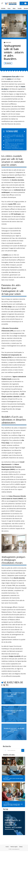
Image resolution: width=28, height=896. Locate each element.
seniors (9, 79)
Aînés (7, 817)
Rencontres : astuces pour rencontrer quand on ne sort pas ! (13, 779)
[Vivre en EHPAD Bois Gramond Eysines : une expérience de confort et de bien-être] (13, 791)
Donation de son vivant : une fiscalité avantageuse (14, 729)
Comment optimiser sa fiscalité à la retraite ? (14, 711)
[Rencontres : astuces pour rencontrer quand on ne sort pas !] (13, 766)
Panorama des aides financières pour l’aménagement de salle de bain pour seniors (14, 141)
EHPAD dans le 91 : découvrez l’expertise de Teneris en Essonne (13, 824)
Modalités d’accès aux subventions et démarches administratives (14, 144)
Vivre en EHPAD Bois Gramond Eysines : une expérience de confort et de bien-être (13, 804)
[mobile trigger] (2, 3)
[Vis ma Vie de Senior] (10, 3)
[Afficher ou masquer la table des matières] (21, 131)
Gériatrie (8, 63)
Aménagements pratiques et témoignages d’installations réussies (14, 147)
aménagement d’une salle (10, 76)
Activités (7, 777)
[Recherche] (22, 3)
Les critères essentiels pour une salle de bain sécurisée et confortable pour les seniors (14, 136)
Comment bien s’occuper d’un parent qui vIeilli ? (14, 693)
